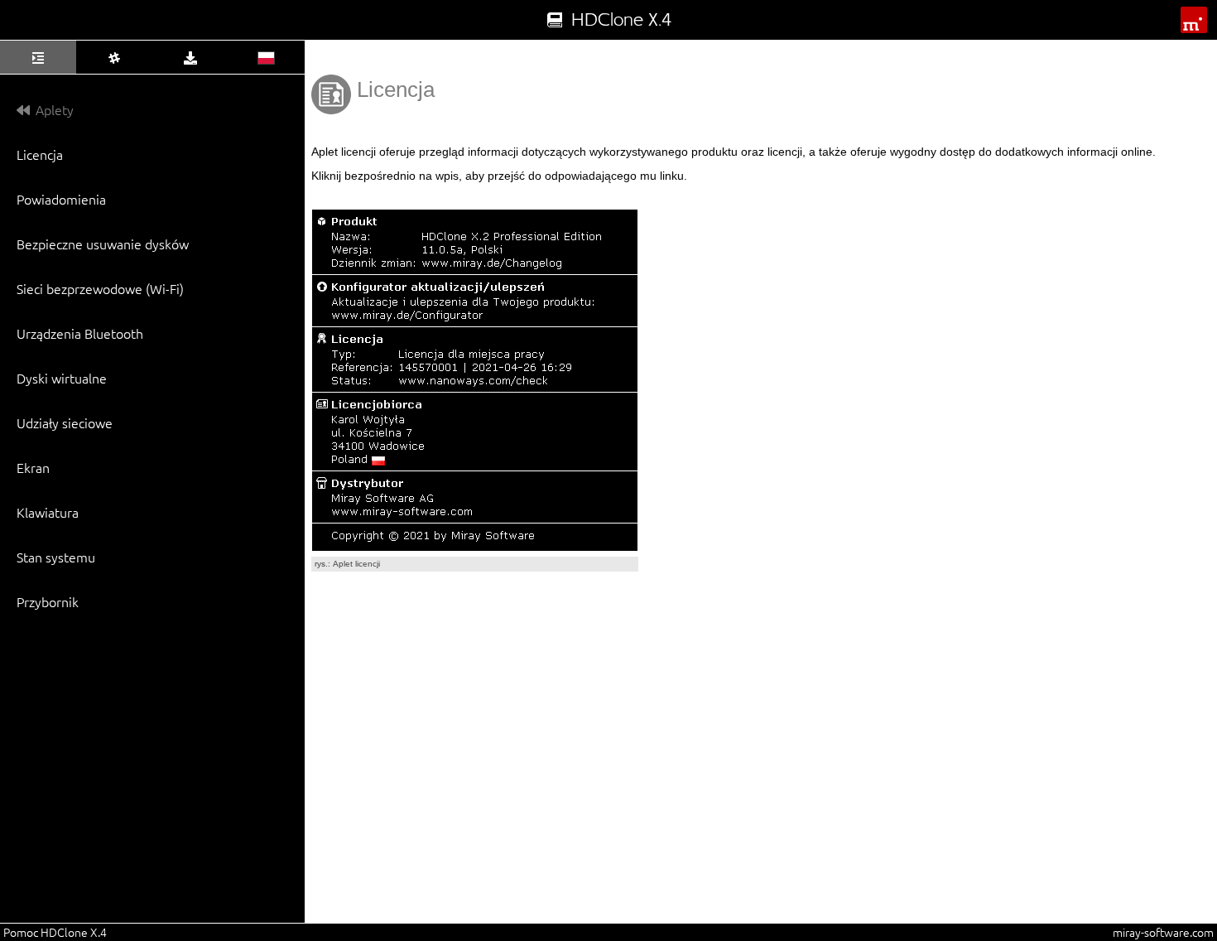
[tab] (38, 57)
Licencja (40, 154)
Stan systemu (56, 557)
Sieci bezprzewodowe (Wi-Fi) (100, 288)
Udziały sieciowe (65, 422)
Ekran (33, 467)
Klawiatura (48, 512)
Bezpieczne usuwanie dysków (103, 243)
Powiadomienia (61, 199)
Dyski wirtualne (62, 378)
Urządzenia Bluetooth (80, 333)
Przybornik (48, 601)
